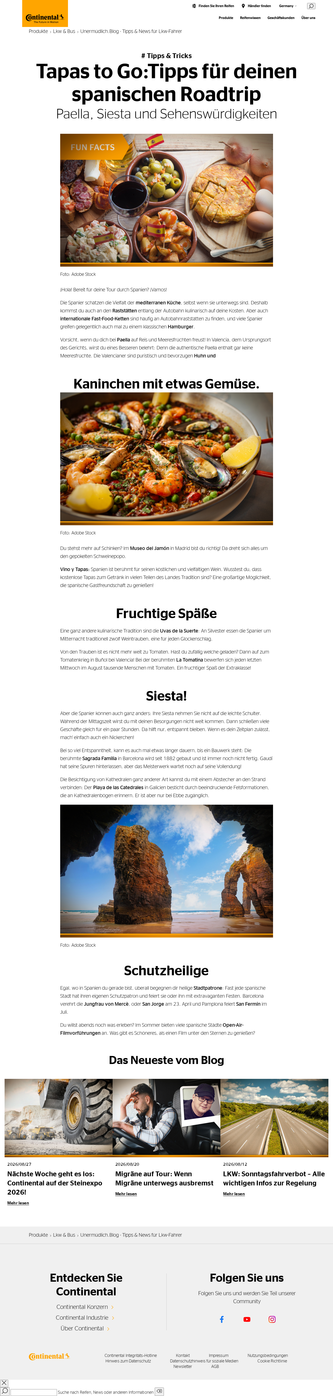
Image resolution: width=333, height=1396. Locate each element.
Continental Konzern (82, 1307)
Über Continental (82, 1329)
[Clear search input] (159, 1392)
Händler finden (259, 6)
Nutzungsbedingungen (268, 1356)
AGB (215, 1367)
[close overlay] (4, 1383)
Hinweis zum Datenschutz (128, 1361)
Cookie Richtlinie (272, 1361)
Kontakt (183, 1356)
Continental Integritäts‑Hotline (131, 1356)
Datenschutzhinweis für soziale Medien (204, 1361)
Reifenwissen (250, 18)
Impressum (218, 1356)
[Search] (5, 1391)
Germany (286, 6)
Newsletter (182, 1367)
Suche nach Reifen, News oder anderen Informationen (106, 1393)
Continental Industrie (82, 1318)
